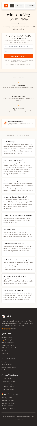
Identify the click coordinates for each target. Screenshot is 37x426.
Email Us (4, 370)
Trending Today (7, 398)
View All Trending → (8, 408)
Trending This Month (8, 403)
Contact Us (5, 353)
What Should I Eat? (9, 345)
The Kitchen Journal (9, 348)
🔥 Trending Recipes (9, 340)
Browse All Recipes (8, 342)
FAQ (4, 350)
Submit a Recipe (7, 337)
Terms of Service (7, 364)
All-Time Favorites (7, 406)
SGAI (22, 419)
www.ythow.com (18, 66)
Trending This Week (8, 400)
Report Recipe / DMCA (9, 367)
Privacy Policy (6, 362)
